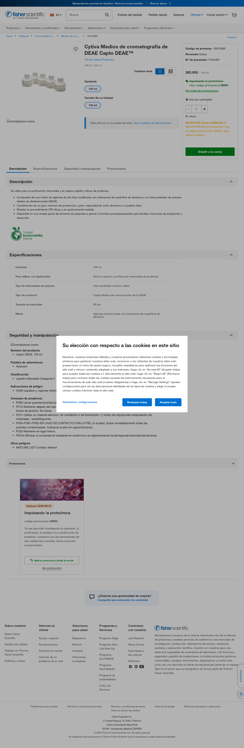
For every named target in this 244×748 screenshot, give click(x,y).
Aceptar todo (168, 402)
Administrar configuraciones (80, 402)
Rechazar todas (137, 402)
